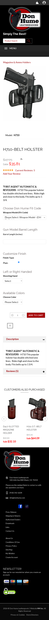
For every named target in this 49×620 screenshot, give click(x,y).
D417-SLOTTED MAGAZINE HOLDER (11, 429)
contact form (22, 485)
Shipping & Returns (13, 516)
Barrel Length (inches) (12, 234)
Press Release (11, 512)
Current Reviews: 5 (25, 170)
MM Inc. (40, 608)
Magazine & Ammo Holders (17, 62)
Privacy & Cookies (18, 615)
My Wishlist (10, 553)
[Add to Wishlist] (10, 325)
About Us (9, 538)
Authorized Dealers (13, 520)
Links (7, 527)
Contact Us (10, 531)
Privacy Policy (11, 546)
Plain (5, 262)
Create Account (12, 557)
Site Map (9, 550)
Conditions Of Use (13, 542)
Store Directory (32, 615)
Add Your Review (12, 173)
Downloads (10, 523)
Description (12, 339)
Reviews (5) (12, 371)
